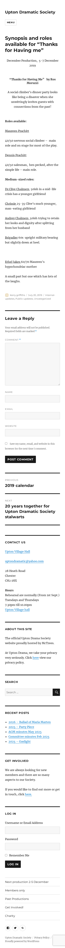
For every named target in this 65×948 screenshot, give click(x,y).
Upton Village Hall (17, 551)
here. (28, 794)
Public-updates (24, 298)
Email (9, 409)
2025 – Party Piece (21, 727)
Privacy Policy (41, 937)
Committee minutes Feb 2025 (28, 736)
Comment (13, 339)
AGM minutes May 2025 (25, 731)
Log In (13, 864)
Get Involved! (14, 907)
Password (11, 839)
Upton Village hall (17, 609)
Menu (11, 22)
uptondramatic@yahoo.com (24, 561)
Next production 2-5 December (27, 882)
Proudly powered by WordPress (22, 941)
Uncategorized (42, 298)
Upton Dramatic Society (30, 12)
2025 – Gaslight (19, 741)
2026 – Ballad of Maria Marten (29, 722)
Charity (10, 916)
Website (11, 426)
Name (9, 392)
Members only (15, 890)
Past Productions (17, 899)
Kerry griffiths (17, 295)
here (36, 657)
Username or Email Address (24, 823)
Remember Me (19, 855)
